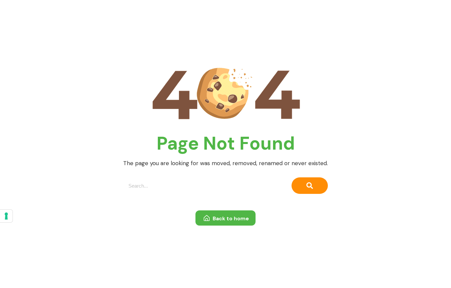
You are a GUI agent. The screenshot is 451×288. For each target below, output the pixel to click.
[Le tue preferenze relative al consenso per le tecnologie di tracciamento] (6, 216)
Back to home (230, 218)
